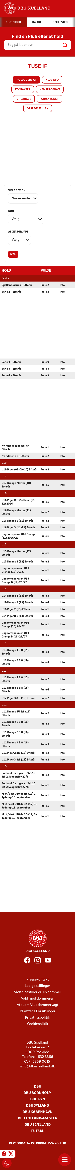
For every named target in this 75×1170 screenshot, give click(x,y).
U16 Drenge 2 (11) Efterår (17, 521)
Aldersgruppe (18, 232)
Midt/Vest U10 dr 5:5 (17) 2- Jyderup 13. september (19, 796)
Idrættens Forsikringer (37, 1011)
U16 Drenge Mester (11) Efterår (16, 512)
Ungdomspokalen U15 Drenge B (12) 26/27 (15, 581)
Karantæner (49, 99)
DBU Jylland (37, 1106)
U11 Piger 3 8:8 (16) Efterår (18, 760)
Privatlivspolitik (37, 1017)
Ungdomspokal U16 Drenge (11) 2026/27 (18, 536)
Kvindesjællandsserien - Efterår (16, 448)
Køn (11, 211)
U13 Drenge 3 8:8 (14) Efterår (15, 662)
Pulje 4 (45, 602)
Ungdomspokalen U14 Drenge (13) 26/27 (15, 625)
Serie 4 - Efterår (11, 362)
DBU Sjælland (38, 1125)
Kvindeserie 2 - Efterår (15, 456)
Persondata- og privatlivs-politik (37, 1143)
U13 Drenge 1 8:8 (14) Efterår (15, 652)
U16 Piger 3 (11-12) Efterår (18, 527)
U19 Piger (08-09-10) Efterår (19, 469)
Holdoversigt (26, 80)
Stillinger (24, 99)
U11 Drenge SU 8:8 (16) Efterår (16, 713)
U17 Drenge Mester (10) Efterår (16, 485)
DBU (37, 1086)
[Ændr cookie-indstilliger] (7, 1163)
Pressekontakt (37, 979)
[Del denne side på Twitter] (11, 1154)
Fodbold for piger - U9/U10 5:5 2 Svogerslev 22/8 (18, 775)
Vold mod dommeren (37, 998)
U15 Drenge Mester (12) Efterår (16, 553)
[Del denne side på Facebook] (4, 1154)
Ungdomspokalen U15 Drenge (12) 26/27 (15, 570)
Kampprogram (50, 89)
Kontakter (22, 89)
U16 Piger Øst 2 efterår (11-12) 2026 (19, 502)
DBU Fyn (37, 1099)
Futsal (37, 1131)
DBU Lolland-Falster (37, 1118)
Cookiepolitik (37, 1024)
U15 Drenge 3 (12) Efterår (17, 561)
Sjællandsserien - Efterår (17, 285)
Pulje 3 (45, 292)
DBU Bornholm (38, 1093)
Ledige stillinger (37, 986)
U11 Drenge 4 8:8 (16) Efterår (15, 744)
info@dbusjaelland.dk (37, 1066)
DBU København (38, 1112)
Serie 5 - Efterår (11, 369)
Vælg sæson (17, 190)
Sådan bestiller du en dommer (37, 992)
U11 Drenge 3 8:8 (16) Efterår (15, 734)
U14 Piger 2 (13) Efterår (16, 609)
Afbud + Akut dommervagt (37, 1005)
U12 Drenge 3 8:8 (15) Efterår (15, 690)
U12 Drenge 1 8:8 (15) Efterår (15, 679)
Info (62, 285)
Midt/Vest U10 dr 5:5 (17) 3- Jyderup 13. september (19, 806)
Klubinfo (52, 80)
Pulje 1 (45, 447)
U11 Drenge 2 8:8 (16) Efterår (15, 724)
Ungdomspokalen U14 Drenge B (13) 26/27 (15, 635)
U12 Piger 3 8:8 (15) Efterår (18, 698)
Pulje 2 (45, 285)
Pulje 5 (45, 369)
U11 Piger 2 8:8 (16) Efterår (18, 753)
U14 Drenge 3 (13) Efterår (17, 602)
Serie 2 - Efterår (11, 292)
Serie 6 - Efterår (11, 375)
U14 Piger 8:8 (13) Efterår (17, 616)
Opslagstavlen (37, 108)
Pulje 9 (45, 362)
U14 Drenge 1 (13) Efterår (17, 596)
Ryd (13, 254)
